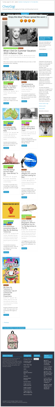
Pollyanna (12, 301)
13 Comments (20, 55)
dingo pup (13, 135)
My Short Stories (27, 381)
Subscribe (43, 55)
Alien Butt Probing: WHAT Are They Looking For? (48, 381)
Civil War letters (31, 231)
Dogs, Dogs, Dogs (28, 364)
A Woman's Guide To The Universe (10, 48)
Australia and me (13, 134)
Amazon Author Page (43, 103)
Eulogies (11, 235)
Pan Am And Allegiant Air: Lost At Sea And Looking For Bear (28, 174)
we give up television (7, 304)
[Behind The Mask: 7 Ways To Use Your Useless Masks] (11, 71)
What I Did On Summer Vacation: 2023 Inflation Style (19, 52)
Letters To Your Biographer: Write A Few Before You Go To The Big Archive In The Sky (28, 224)
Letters (25, 135)
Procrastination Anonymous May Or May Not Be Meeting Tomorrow (10, 229)
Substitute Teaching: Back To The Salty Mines (28, 2)
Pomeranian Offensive (13, 237)
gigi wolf (14, 55)
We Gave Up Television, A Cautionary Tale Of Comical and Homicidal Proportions (10, 291)
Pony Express (23, 238)
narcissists (24, 57)
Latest (25, 369)
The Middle (15, 303)
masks (14, 93)
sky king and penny (9, 303)
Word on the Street (28, 394)
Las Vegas (14, 57)
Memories (21, 48)
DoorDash (10, 57)
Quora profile (42, 108)
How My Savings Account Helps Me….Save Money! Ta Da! (10, 172)
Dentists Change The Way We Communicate (47, 363)
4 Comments (7, 178)
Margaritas (19, 57)
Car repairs (5, 57)
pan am (11, 180)
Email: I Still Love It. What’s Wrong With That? (28, 128)
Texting (28, 135)
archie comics (12, 299)
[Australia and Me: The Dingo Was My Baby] (11, 108)
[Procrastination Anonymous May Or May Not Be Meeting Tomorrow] (11, 203)
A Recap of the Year (28, 359)
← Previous (5, 322)
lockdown (28, 91)
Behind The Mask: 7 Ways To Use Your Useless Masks (10, 87)
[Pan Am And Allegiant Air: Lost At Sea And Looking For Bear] (29, 153)
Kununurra (5, 137)
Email (30, 133)
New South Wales (11, 137)
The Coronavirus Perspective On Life (28, 85)
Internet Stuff (26, 366)
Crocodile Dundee (6, 135)
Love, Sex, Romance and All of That (28, 372)
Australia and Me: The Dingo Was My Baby (9, 129)
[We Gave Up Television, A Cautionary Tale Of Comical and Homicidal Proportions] (11, 257)
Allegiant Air (30, 180)
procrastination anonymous (8, 238)
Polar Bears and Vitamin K (26, 184)
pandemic (5, 94)
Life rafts (31, 182)
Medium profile (42, 106)
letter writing (26, 233)
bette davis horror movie (30, 55)
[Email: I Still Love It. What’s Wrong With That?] (29, 108)
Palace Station (28, 57)
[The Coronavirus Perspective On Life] (29, 71)
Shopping (9, 181)
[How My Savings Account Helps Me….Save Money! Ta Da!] (11, 153)
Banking (8, 180)
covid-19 (11, 93)
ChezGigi (8, 6)
